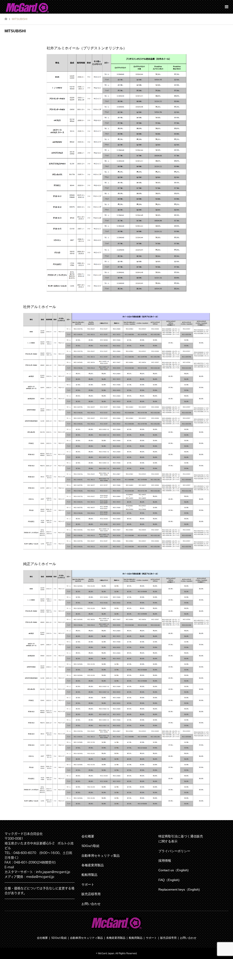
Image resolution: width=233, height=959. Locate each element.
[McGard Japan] (27, 6)
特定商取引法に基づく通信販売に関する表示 (180, 838)
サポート (87, 884)
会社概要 (87, 836)
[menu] (226, 7)
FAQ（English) (169, 880)
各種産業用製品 (92, 865)
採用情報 (164, 860)
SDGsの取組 (90, 846)
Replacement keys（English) (179, 889)
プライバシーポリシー (174, 851)
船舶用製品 (89, 874)
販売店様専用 (91, 894)
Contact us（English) (173, 870)
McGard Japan (106, 953)
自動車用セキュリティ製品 (100, 855)
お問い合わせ (91, 904)
